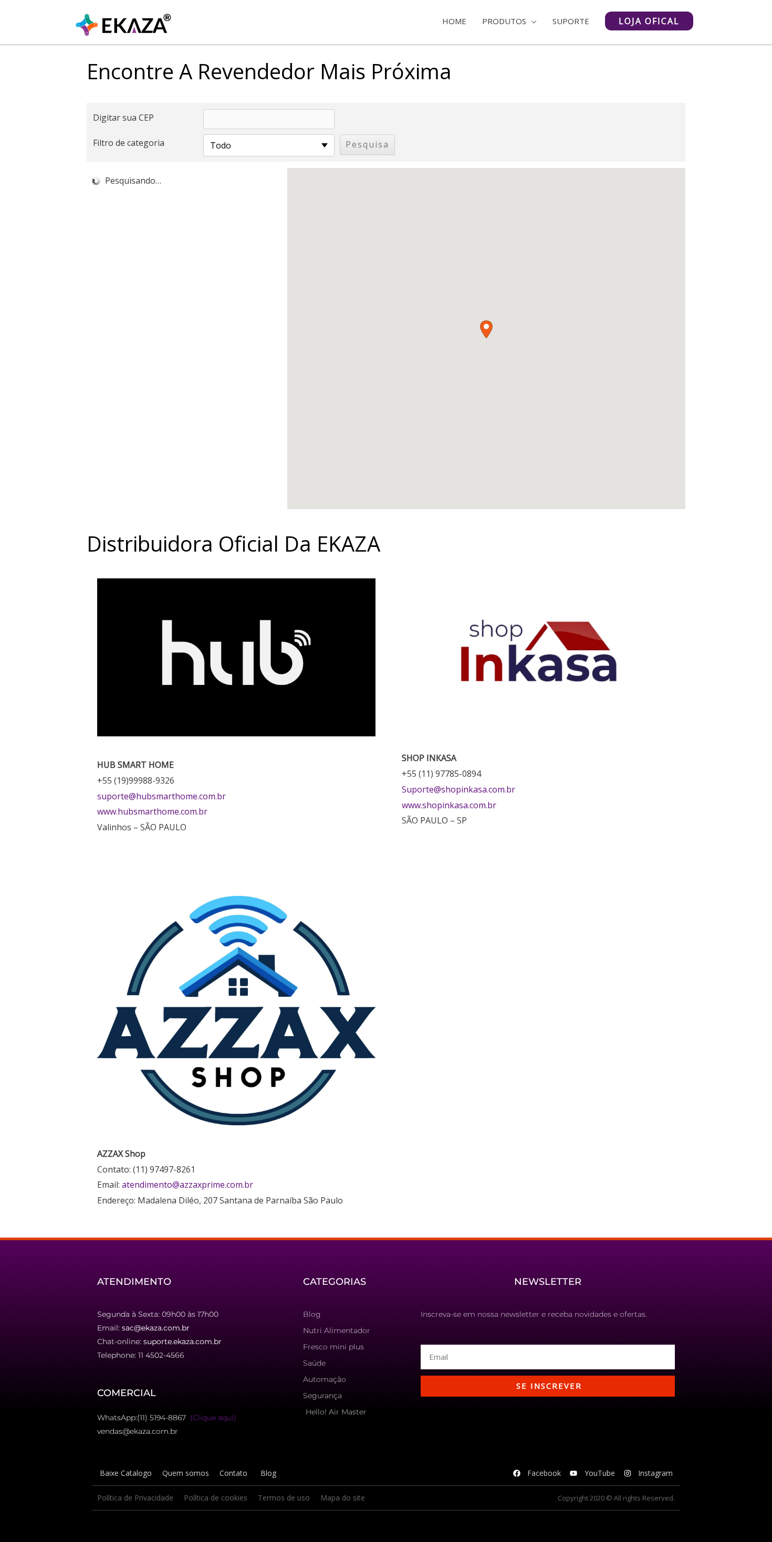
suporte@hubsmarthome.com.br (161, 796)
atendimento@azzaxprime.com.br (187, 1184)
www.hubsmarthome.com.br (152, 811)
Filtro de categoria (128, 143)
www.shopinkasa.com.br (449, 805)
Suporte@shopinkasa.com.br (458, 789)
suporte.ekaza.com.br (182, 1341)
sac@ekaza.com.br (156, 1328)
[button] (486, 329)
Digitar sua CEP (123, 117)
